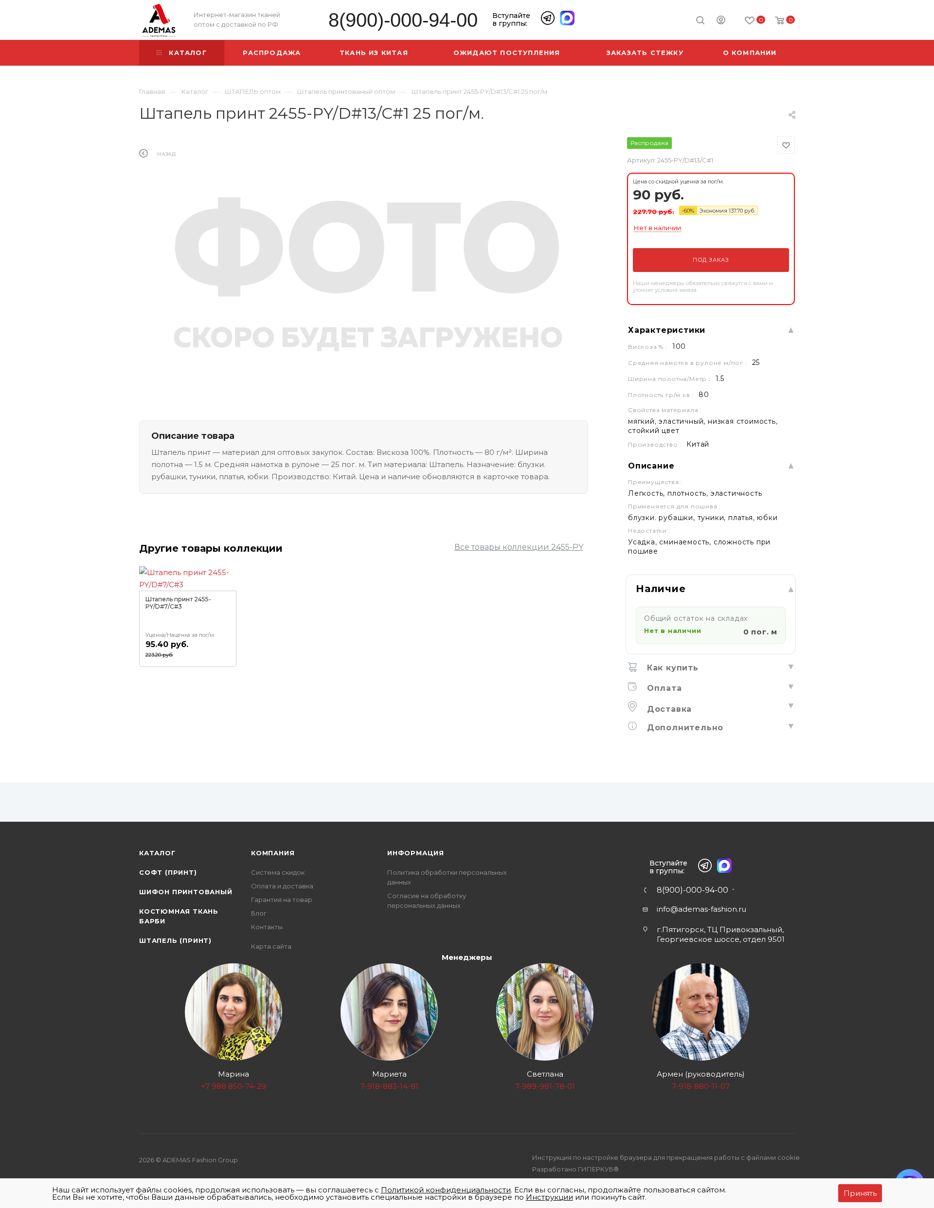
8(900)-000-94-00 (403, 20)
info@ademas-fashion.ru (701, 909)
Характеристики (666, 330)
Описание (651, 465)
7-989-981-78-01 (545, 1086)
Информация (415, 853)
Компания (272, 853)
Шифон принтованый (186, 892)
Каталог (157, 853)
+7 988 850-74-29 (233, 1086)
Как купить (671, 667)
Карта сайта (271, 946)
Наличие (661, 589)
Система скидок (278, 872)
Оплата (663, 688)
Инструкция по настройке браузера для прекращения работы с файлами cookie (666, 1157)
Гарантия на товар (281, 899)
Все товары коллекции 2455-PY (518, 547)
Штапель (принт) (175, 940)
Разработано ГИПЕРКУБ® (575, 1169)
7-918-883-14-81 (389, 1086)
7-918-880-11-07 (701, 1086)
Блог (259, 913)
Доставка (668, 709)
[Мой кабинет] (721, 21)
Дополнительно (683, 727)
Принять (860, 1193)
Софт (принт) (168, 872)
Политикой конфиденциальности (446, 1189)
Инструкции (549, 1197)
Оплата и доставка (282, 886)
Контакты (267, 927)
